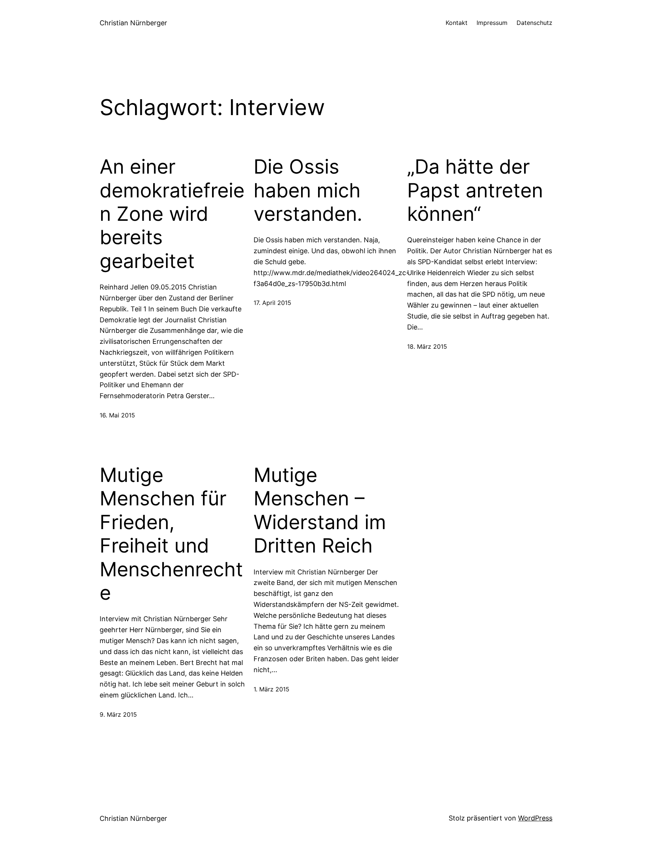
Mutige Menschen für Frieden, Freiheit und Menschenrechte (171, 534)
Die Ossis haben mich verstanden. (308, 190)
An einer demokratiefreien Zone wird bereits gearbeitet (172, 214)
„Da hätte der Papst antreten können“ (475, 190)
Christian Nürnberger (133, 23)
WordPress (535, 818)
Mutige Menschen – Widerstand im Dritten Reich (320, 510)
